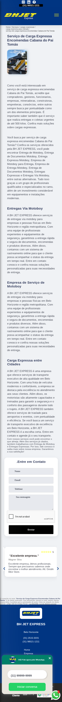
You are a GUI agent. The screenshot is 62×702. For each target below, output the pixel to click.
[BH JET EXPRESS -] (20, 21)
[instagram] (23, 2)
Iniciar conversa (27, 686)
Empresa (28, 653)
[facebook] (34, 2)
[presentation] (4, 568)
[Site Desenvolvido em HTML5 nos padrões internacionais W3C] (29, 694)
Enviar (31, 529)
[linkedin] (28, 2)
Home (27, 649)
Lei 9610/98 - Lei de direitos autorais (42, 604)
